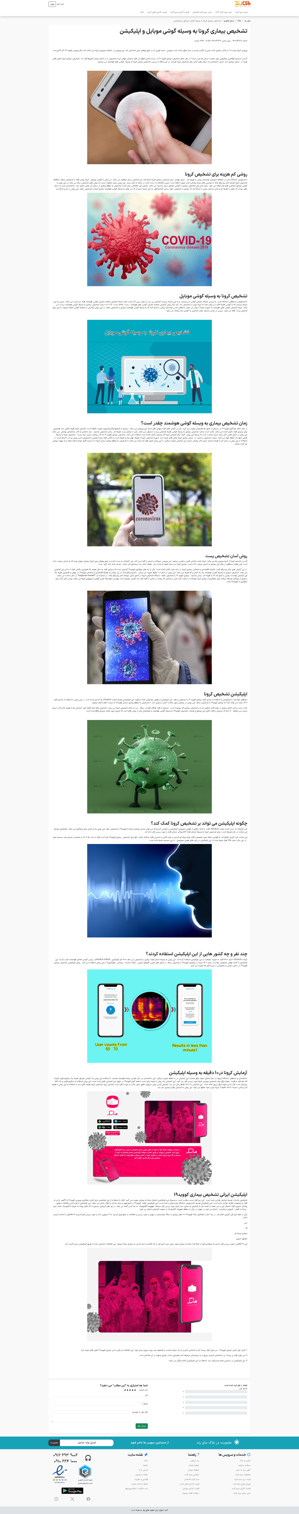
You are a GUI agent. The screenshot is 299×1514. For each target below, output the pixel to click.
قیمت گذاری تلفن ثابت (157, 12)
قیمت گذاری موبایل (191, 1488)
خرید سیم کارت (241, 12)
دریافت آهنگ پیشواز (190, 1493)
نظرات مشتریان (141, 1474)
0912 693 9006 (65, 1455)
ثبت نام (60, 4)
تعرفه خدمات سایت (139, 1484)
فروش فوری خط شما (242, 1484)
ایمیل (145, 1403)
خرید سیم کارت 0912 (223, 12)
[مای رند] (243, 4)
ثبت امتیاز (143, 1389)
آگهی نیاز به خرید (243, 1470)
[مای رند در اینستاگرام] (56, 1499)
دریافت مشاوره (244, 1465)
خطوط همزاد (194, 1465)
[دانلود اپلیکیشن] (72, 1491)
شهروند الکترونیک (146, 1206)
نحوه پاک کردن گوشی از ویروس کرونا (97, 578)
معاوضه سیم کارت (243, 1474)
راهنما (145, 1465)
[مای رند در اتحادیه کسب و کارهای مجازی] (85, 1474)
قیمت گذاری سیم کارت (179, 12)
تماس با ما (143, 1470)
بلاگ (142, 12)
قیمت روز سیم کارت (242, 1479)
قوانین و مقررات (141, 1479)
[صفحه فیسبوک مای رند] (88, 1499)
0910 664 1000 (65, 1461)
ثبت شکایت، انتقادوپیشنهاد (136, 1488)
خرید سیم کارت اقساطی (202, 12)
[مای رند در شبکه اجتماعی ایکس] (72, 1499)
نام (146, 1395)
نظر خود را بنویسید (140, 1412)
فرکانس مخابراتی (227, 58)
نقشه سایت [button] (138, 1454)
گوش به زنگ (245, 1460)
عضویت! (54, 1442)
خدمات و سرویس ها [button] (235, 1454)
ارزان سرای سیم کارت (242, 1493)
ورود (52, 4)
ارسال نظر (141, 1426)
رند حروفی (194, 1460)
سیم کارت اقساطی (191, 1479)
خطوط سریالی (193, 1470)
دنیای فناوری (229, 20)
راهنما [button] (193, 1454)
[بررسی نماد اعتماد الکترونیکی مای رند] (59, 1474)
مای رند (247, 20)
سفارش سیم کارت (192, 1474)
